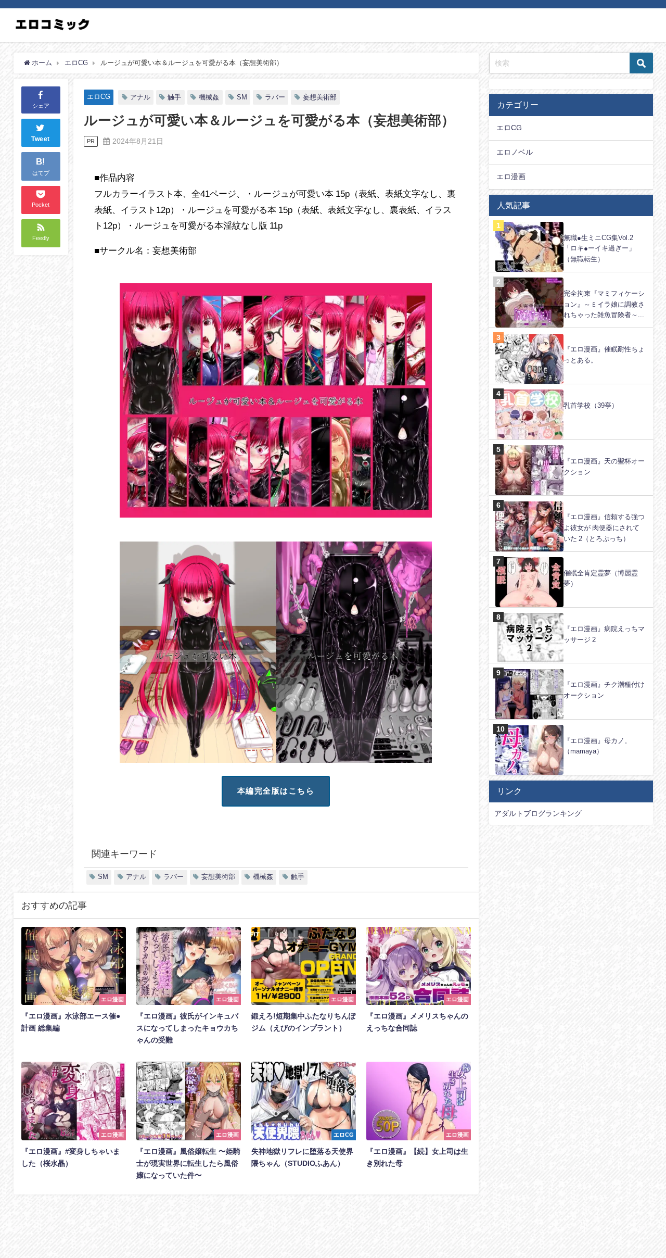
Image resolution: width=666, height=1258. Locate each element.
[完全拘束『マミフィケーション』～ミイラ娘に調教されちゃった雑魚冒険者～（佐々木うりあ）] (571, 277)
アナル (140, 97)
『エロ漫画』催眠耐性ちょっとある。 (604, 354)
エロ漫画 (511, 176)
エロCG (98, 96)
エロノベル (514, 152)
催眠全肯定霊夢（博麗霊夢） (600, 578)
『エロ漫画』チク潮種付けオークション (604, 690)
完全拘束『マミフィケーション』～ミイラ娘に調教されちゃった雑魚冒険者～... (604, 304)
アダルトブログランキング (538, 813)
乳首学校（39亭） (590, 405)
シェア (40, 106)
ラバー (275, 97)
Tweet (40, 139)
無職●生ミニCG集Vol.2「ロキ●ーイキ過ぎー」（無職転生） (599, 248)
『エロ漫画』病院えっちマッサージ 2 (604, 634)
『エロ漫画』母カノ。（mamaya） (597, 746)
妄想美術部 (320, 97)
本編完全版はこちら (276, 791)
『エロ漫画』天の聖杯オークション (604, 466)
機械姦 (209, 97)
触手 (174, 97)
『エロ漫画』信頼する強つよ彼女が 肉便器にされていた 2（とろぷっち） (604, 527)
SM (242, 97)
